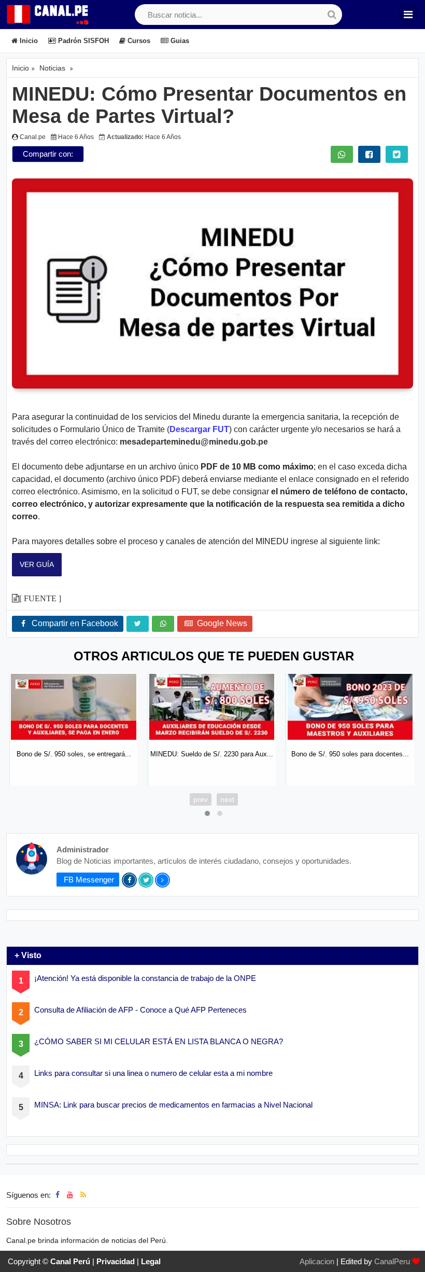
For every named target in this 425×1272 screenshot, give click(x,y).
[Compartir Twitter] (397, 154)
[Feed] (83, 1195)
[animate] (411, 1258)
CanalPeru (392, 1261)
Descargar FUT (199, 429)
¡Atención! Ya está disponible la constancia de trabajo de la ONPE (145, 978)
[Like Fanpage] (57, 1195)
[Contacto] (93, 1195)
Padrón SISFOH (82, 41)
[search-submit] (331, 14)
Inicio (28, 41)
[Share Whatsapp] (163, 624)
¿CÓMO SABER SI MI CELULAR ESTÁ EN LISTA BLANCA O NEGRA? (158, 1042)
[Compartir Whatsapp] (342, 154)
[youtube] (70, 1195)
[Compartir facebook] (369, 154)
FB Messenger (88, 879)
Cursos (137, 41)
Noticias (52, 68)
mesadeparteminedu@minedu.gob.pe (194, 441)
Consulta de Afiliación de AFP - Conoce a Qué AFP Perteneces (140, 1010)
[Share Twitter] (137, 624)
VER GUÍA (37, 564)
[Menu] (408, 14)
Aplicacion (317, 1261)
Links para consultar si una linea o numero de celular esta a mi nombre (153, 1073)
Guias (178, 41)
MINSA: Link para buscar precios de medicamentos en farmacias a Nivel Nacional (173, 1105)
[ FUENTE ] (40, 598)
